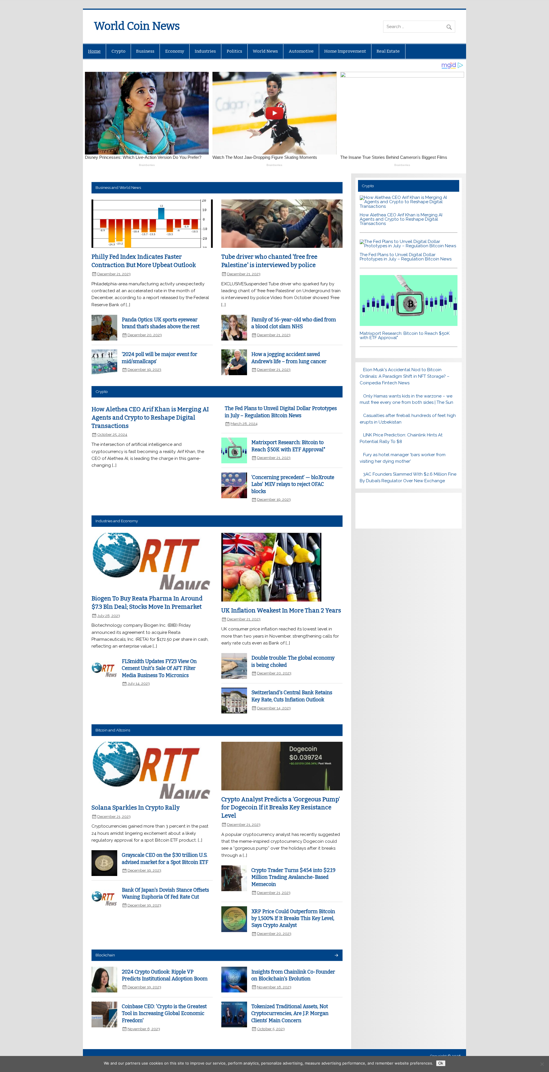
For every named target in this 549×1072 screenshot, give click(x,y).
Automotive (301, 51)
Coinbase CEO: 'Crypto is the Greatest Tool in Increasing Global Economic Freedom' (164, 1014)
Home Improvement (345, 51)
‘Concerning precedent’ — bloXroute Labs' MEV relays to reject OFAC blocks (292, 484)
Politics (234, 51)
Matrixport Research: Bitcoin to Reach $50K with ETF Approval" (404, 335)
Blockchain (105, 955)
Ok (440, 1063)
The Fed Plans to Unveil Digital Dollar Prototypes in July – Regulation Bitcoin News (405, 257)
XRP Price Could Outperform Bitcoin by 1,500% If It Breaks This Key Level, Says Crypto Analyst (293, 919)
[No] (542, 1064)
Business (145, 51)
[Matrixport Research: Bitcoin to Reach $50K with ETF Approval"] (408, 324)
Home (94, 51)
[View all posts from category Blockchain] (336, 955)
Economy (174, 51)
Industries (205, 51)
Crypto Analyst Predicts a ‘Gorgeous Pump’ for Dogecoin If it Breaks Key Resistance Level (280, 807)
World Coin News (137, 26)
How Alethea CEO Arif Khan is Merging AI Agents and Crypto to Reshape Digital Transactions (150, 417)
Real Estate (388, 51)
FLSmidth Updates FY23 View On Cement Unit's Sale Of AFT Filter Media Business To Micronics (159, 668)
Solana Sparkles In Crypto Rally (136, 807)
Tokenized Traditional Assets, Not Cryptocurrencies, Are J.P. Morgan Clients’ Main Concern (290, 1014)
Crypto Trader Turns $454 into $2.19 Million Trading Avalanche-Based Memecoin (293, 877)
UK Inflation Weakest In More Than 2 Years (281, 610)
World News (265, 51)
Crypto (119, 51)
